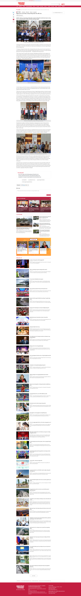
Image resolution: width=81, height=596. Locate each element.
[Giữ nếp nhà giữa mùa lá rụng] (22, 330)
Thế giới (49, 6)
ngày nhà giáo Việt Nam (40, 179)
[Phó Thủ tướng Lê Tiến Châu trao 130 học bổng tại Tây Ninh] (45, 203)
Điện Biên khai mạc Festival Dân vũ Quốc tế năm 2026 (39, 317)
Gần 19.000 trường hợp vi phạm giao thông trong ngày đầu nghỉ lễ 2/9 (40, 566)
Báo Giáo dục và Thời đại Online (21, 3)
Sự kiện (18, 9)
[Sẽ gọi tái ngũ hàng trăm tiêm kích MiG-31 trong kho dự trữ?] (36, 218)
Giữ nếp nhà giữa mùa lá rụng (34, 326)
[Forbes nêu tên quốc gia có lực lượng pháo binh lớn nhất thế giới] (36, 225)
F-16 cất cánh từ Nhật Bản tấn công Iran (36, 279)
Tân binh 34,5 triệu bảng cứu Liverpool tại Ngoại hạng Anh (39, 307)
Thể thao (63, 6)
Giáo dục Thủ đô (63, 4)
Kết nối (34, 6)
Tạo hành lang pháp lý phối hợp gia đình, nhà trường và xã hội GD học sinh (40, 451)
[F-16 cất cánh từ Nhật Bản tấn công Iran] (22, 283)
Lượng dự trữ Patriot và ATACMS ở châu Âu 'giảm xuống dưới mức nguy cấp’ (40, 471)
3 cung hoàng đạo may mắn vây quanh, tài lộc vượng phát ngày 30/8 (40, 442)
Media (56, 6)
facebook (13, 14)
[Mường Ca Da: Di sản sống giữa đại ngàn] (22, 349)
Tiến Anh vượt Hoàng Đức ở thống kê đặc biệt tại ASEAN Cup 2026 (21, 250)
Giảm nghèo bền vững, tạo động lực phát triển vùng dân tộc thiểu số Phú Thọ (34, 209)
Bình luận (13, 19)
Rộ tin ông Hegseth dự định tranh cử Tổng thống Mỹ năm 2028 (40, 355)
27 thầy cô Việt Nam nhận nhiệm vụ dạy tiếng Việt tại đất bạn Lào (29, 175)
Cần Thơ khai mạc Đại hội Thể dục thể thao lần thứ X (38, 288)
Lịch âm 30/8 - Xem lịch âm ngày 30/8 (36, 460)
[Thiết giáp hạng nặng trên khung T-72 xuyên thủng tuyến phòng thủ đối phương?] (24, 221)
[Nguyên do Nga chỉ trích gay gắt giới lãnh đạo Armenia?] (33, 244)
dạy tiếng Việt (24, 179)
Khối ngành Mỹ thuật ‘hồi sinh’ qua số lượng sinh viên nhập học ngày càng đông (22, 209)
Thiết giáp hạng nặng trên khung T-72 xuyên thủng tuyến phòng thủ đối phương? (24, 228)
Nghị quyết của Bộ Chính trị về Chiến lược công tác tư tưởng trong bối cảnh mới (40, 432)
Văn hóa (59, 6)
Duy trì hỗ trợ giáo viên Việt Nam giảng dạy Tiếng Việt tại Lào (28, 174)
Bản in (13, 17)
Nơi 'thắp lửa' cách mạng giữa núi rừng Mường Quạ (38, 412)
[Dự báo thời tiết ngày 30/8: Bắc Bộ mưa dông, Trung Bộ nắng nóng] (22, 302)
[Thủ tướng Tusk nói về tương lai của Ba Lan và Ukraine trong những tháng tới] (22, 340)
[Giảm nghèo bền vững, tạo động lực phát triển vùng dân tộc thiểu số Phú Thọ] (34, 203)
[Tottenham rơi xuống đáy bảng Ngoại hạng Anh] (22, 369)
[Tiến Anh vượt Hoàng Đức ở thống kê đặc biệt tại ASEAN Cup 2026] (22, 244)
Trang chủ (17, 6)
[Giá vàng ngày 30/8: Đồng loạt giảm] (45, 244)
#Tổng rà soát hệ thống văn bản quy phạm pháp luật (26, 9)
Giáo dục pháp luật (29, 6)
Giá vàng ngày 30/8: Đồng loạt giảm (44, 249)
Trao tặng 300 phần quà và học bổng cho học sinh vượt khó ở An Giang (40, 547)
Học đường (41, 6)
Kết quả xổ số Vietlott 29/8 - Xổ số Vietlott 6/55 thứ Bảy (39, 575)
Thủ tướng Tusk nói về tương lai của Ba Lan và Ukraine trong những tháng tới (40, 337)
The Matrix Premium (57, 12)
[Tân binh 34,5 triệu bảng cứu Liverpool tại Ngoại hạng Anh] (22, 311)
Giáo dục (20, 6)
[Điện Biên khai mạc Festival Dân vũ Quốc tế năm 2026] (22, 321)
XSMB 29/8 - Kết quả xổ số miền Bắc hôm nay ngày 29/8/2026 (40, 584)
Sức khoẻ (52, 6)
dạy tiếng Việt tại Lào (31, 179)
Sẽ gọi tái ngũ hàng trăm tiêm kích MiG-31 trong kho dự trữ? (45, 217)
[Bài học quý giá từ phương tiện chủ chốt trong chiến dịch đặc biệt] (36, 231)
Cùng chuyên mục (21, 198)
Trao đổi (37, 6)
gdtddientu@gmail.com (38, 0)
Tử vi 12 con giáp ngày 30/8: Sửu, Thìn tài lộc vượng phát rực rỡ (40, 422)
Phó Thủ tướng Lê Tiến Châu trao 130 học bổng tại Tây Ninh (45, 209)
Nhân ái (45, 6)
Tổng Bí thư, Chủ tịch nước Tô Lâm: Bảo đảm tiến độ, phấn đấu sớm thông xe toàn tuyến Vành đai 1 (40, 518)
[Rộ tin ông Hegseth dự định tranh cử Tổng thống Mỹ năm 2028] (22, 359)
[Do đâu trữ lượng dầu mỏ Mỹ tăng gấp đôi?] (22, 264)
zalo (13, 12)
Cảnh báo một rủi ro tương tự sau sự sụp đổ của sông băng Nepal (40, 528)
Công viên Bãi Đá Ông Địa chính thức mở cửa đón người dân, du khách (40, 480)
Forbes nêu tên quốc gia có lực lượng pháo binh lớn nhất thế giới (44, 224)
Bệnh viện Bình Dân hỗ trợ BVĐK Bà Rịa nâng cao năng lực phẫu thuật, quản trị (40, 595)
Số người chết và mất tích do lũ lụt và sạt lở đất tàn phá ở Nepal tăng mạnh (39, 490)
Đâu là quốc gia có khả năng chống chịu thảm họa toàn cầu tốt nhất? (40, 509)
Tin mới (13, 22)
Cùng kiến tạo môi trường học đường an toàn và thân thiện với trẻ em (40, 499)
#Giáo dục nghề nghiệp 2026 (36, 9)
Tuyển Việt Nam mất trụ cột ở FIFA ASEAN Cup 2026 (38, 393)
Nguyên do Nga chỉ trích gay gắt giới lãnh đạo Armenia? (33, 249)
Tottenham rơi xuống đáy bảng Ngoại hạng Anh (37, 365)
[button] (50, 247)
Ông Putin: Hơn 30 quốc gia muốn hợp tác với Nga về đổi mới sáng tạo (40, 537)
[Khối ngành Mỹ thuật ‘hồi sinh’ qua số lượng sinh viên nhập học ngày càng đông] (22, 203)
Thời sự (24, 6)
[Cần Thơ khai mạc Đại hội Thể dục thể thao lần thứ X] (22, 292)
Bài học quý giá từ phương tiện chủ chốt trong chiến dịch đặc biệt (44, 231)
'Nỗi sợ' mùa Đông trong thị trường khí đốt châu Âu (38, 269)
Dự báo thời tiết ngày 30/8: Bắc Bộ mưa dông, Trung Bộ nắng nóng (40, 299)
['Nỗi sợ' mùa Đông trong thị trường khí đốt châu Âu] (22, 273)
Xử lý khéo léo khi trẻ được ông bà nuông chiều (38, 403)
